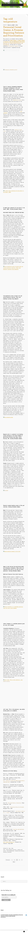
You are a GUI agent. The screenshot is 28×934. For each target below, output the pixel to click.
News (12, 848)
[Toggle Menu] (25, 5)
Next (14, 861)
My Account (4, 932)
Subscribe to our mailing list (8, 894)
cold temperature (10, 850)
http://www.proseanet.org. (9, 842)
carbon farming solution (11, 849)
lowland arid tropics (19, 850)
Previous (8, 859)
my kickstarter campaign (13, 46)
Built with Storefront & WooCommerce (9, 929)
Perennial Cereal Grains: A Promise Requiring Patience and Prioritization (13, 31)
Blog (10, 848)
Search (14, 932)
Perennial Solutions (9, 2)
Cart (21, 931)
